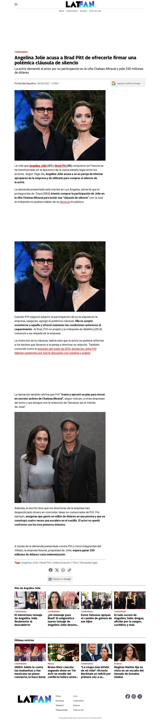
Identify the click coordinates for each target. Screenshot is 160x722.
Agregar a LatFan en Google (125, 83)
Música (51, 663)
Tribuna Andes (62, 710)
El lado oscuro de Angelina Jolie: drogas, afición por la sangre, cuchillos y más (129, 619)
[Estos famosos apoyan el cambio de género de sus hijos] (96, 600)
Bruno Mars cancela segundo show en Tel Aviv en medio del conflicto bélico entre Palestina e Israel (62, 673)
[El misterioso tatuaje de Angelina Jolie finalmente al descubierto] (30, 600)
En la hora (62, 701)
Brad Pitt (60, 165)
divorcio (65, 201)
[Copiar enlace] (69, 570)
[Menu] (17, 4)
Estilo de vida (95, 11)
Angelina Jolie (38, 165)
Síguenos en (61, 579)
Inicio (61, 11)
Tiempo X (62, 705)
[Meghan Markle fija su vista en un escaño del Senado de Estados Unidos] (130, 652)
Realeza (83, 11)
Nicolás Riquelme (27, 83)
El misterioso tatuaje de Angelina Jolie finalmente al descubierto (28, 619)
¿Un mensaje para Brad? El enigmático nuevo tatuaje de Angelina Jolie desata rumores (62, 621)
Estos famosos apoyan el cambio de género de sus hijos (96, 618)
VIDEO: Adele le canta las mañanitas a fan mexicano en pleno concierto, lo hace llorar (30, 672)
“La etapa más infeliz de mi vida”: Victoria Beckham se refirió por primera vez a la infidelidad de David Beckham (96, 675)
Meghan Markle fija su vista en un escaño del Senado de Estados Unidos (129, 672)
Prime (62, 696)
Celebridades (72, 11)
